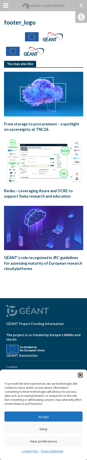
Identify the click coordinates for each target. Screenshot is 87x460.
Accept (43, 416)
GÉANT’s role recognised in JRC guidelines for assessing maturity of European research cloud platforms (43, 263)
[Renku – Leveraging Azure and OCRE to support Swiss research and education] (43, 160)
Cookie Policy (30, 451)
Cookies (11, 367)
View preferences (43, 441)
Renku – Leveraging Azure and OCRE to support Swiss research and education (38, 193)
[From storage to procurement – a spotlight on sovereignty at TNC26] (43, 93)
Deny (43, 429)
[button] (81, 17)
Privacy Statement (52, 451)
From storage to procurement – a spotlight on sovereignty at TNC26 (41, 127)
